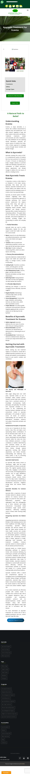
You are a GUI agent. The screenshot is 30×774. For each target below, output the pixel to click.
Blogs (3, 739)
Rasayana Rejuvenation (6, 691)
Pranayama (4, 678)
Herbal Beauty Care (6, 698)
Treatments (9, 84)
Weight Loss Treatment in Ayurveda (9, 713)
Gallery (8, 86)
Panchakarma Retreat (6, 688)
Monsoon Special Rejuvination (8, 707)
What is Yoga (4, 666)
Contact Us (4, 742)
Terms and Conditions (15, 753)
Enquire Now (15, 103)
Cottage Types (10, 89)
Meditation (4, 675)
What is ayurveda (5, 655)
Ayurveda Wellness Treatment (8, 701)
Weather (3, 730)
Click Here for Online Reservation (15, 95)
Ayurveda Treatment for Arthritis (8, 716)
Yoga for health (5, 669)
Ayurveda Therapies (6, 646)
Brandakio (22, 763)
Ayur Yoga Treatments (6, 704)
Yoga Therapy (5, 672)
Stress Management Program (8, 695)
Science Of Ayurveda (6, 652)
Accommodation (5, 727)
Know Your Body (5, 649)
